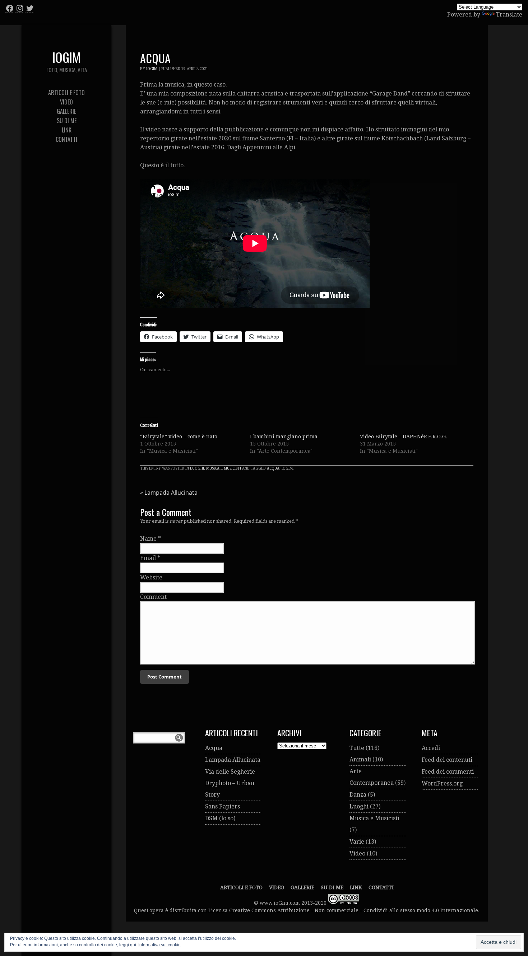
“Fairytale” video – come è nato (178, 436)
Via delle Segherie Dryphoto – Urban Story (230, 783)
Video (357, 853)
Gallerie (302, 887)
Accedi (431, 748)
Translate (509, 14)
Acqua (273, 468)
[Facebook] (9, 8)
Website (151, 577)
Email (148, 558)
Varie (356, 841)
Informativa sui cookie (159, 944)
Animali (360, 759)
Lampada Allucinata (169, 492)
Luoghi (197, 468)
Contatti (381, 887)
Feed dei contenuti (447, 759)
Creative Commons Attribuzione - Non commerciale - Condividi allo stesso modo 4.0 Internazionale (353, 910)
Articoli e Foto (241, 887)
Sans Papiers (222, 806)
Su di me (332, 887)
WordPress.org (442, 783)
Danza (357, 794)
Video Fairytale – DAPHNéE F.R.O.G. (403, 436)
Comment (153, 596)
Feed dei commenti (448, 771)
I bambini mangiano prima (284, 436)
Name (148, 538)
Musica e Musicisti (223, 468)
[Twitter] (30, 8)
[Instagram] (19, 8)
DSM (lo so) (220, 818)
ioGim (151, 69)
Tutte (356, 748)
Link (356, 887)
